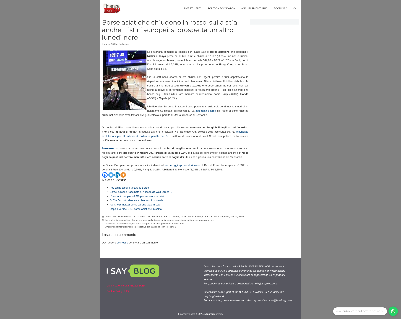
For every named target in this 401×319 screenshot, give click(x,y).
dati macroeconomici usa (173, 220)
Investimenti (192, 8)
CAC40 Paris (138, 216)
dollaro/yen (192, 220)
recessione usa (206, 220)
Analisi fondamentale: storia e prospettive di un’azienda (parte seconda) (141, 226)
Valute (241, 216)
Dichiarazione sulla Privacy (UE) (126, 285)
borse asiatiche (123, 220)
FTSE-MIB (207, 216)
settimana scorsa (205, 110)
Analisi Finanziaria (254, 8)
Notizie (233, 216)
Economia (280, 8)
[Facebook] (105, 175)
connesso (122, 242)
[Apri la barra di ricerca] (294, 9)
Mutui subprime (221, 216)
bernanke (110, 220)
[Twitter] (111, 175)
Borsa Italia (111, 216)
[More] (123, 175)
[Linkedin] (117, 175)
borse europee (139, 220)
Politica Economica (221, 8)
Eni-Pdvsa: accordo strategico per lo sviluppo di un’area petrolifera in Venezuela (145, 223)
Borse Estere (124, 216)
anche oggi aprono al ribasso (182, 165)
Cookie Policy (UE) (118, 291)
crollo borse (154, 220)
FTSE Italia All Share (191, 216)
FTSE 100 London (170, 216)
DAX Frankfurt (153, 216)
